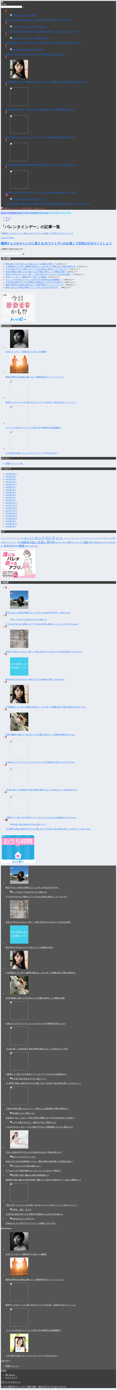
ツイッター (67, 538)
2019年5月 (11, 516)
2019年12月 (11, 503)
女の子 (73, 542)
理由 (110, 542)
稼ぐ (2, 546)
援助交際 (100, 542)
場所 (60, 542)
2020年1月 (10, 500)
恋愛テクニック (14, 463)
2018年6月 (10, 526)
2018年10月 (11, 519)
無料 (107, 542)
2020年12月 (11, 484)
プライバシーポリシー (10, 1382)
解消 (11, 546)
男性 (113, 542)
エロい (14, 538)
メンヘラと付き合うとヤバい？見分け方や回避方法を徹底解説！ (33, 280)
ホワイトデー (98, 538)
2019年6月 (11, 513)
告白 (56, 542)
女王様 (81, 542)
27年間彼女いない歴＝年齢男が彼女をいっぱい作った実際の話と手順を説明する (36, 213)
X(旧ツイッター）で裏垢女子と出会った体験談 (25, 277)
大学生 (64, 542)
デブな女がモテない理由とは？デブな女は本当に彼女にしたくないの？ (36, 269)
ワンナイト (13, 542)
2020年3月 (10, 495)
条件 (104, 542)
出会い (33, 542)
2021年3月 (10, 479)
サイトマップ (11, 1378)
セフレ (59, 538)
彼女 (86, 542)
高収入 (27, 546)
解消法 (16, 546)
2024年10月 (11, 474)
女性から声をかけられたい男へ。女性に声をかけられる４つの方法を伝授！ (38, 274)
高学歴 (31, 546)
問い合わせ (10, 1375)
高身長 (35, 546)
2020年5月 (10, 490)
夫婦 (68, 542)
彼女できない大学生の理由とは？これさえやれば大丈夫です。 (32, 287)
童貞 (6, 546)
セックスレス (45, 538)
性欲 (91, 542)
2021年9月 (10, 477)
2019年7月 (11, 511)
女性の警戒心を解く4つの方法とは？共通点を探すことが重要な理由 (35, 272)
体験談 (25, 542)
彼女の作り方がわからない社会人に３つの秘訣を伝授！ (29, 264)
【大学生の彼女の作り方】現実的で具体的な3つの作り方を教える (34, 282)
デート (74, 538)
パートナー (85, 538)
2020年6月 (10, 487)
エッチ (9, 538)
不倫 (19, 542)
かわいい (3, 538)
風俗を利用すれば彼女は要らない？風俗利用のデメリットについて (34, 285)
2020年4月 (10, 492)
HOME (4, 1370)
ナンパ (78, 538)
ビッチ (92, 538)
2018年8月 (10, 521)
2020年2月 (10, 498)
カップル (20, 538)
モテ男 (7, 542)
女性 (77, 542)
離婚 (21, 545)
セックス (29, 538)
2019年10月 (11, 508)
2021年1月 (10, 482)
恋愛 (95, 542)
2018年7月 (11, 524)
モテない (106, 538)
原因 (52, 542)
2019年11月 (11, 505)
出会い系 (44, 542)
